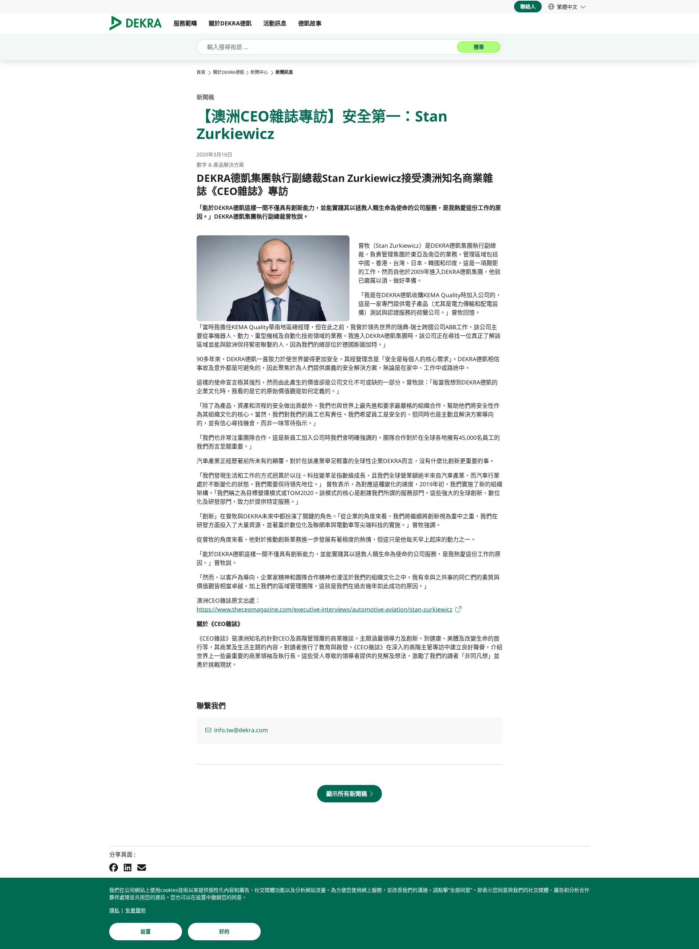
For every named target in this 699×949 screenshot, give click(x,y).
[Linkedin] (127, 867)
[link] (567, 6)
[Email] (141, 867)
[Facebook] (113, 867)
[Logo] (138, 23)
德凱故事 (309, 23)
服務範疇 (185, 23)
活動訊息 (275, 23)
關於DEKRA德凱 (230, 23)
